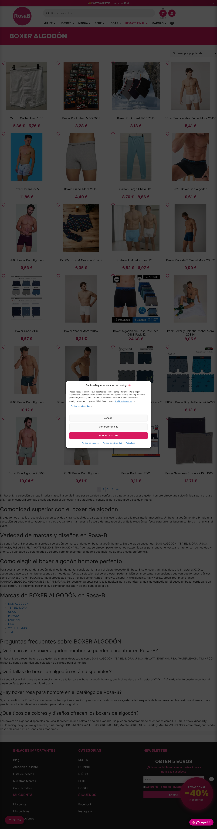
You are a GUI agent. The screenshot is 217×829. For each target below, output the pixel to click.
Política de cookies (123, 401)
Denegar (108, 417)
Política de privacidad (80, 406)
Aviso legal (131, 443)
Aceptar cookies (108, 435)
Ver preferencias (108, 426)
